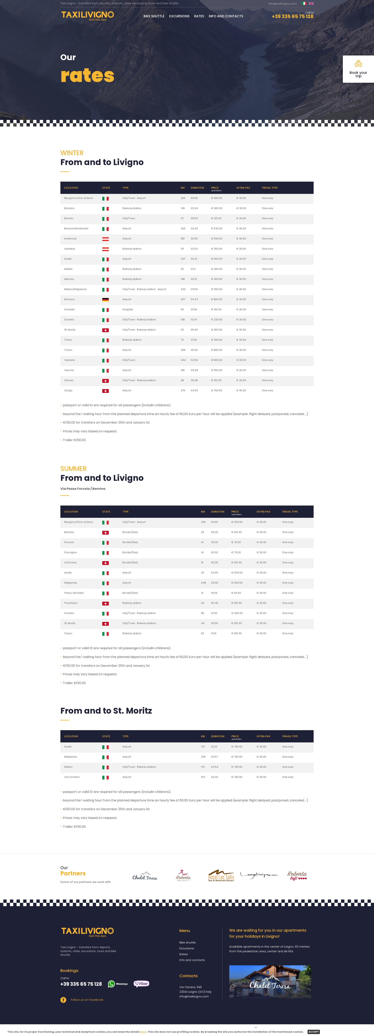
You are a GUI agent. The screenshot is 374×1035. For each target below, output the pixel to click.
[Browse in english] (311, 3)
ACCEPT (314, 1031)
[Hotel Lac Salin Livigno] (219, 875)
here (143, 1031)
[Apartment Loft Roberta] (295, 875)
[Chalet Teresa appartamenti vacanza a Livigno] (270, 981)
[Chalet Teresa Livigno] (143, 875)
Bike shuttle (154, 16)
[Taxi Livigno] (87, 20)
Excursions (179, 16)
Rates (199, 16)
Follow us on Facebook (86, 1000)
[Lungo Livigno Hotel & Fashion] (257, 875)
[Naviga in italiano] (304, 3)
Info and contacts (226, 16)
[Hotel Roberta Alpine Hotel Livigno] (181, 875)
